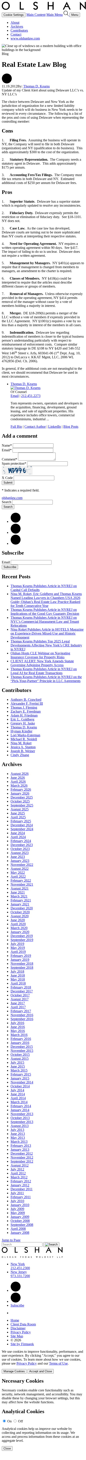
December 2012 (22, 1153)
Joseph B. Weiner (23, 751)
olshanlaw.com (12, 498)
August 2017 (20, 999)
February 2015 (21, 1074)
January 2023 (20, 861)
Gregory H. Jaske (23, 723)
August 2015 (20, 1058)
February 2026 (21, 789)
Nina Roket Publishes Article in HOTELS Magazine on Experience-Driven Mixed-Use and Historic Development (47, 633)
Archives (17, 26)
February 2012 (21, 1181)
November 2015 (22, 1050)
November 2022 (22, 865)
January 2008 (20, 1232)
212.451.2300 (20, 1268)
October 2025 (20, 801)
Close (7, 1448)
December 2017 (22, 991)
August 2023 (20, 853)
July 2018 (17, 971)
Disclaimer (18, 1328)
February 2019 (21, 956)
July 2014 (17, 1090)
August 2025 (20, 809)
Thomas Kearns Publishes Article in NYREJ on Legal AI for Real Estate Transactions (44, 671)
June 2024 (18, 833)
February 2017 (21, 1011)
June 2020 (18, 920)
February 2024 (21, 841)
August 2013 (20, 1126)
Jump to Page (11, 1240)
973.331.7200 (20, 1276)
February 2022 (21, 880)
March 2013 (19, 1141)
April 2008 (18, 1229)
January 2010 (20, 1205)
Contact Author (35, 426)
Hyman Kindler (21, 731)
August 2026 (20, 774)
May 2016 (18, 1031)
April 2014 (18, 1098)
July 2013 (17, 1130)
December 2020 (22, 908)
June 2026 (18, 777)
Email (15, 396)
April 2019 (18, 952)
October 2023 (20, 849)
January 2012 (20, 1185)
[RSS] (16, 543)
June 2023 (18, 857)
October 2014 (20, 1086)
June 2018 (18, 975)
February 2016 (21, 1039)
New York (18, 1264)
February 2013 (21, 1145)
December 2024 (22, 825)
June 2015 (18, 1066)
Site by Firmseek (22, 1344)
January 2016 (20, 1043)
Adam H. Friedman (24, 715)
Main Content (36, 14)
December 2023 (22, 845)
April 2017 (18, 1007)
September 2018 (22, 967)
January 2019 (20, 959)
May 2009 (18, 1213)
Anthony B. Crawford (26, 699)
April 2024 (18, 837)
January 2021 (20, 904)
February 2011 (21, 1197)
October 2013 (20, 1118)
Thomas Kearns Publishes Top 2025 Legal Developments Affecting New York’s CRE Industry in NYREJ (46, 645)
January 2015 (20, 1078)
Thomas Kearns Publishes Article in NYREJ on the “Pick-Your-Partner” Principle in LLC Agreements (46, 679)
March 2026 (19, 785)
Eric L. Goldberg (22, 719)
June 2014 (18, 1094)
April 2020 (18, 924)
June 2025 (18, 813)
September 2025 (22, 805)
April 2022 (18, 876)
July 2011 (17, 1193)
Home (15, 1320)
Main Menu (54, 14)
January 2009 (20, 1217)
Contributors (19, 30)
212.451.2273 (30, 396)
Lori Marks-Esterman (25, 735)
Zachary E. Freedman (26, 711)
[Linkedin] (16, 1290)
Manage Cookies (14, 1371)
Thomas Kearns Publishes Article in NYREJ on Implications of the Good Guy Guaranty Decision (45, 611)
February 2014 (21, 1106)
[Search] (67, 14)
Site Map (17, 1336)
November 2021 (22, 884)
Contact (16, 34)
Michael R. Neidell (24, 739)
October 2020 (20, 912)
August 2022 (20, 868)
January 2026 (20, 793)
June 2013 (18, 1134)
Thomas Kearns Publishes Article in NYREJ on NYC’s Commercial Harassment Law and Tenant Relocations (45, 621)
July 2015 (17, 1062)
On (9, 1421)
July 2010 (17, 1201)
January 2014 (20, 1110)
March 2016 (19, 1035)
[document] (43, 1414)
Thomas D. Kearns (36, 86)
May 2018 (18, 979)
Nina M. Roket (21, 743)
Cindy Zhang (20, 755)
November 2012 (22, 1157)
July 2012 (17, 1169)
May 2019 (18, 948)
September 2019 (22, 940)
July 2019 (17, 944)
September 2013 (22, 1122)
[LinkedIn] (16, 521)
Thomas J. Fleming (24, 707)
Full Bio (16, 426)
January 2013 (20, 1149)
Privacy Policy (21, 1332)
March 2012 (19, 1177)
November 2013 (22, 1114)
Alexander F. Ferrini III (27, 703)
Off (20, 1421)
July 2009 (17, 1209)
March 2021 (19, 896)
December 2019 (22, 936)
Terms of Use (58, 1363)
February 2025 (21, 821)
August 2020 (20, 916)
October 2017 (20, 995)
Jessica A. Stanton (23, 747)
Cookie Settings (14, 14)
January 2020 (20, 932)
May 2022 (18, 872)
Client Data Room (23, 1324)
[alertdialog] (43, 1414)
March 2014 (19, 1102)
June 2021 (18, 892)
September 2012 (22, 1161)
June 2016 (18, 1027)
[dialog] (43, 1362)
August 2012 (20, 1165)
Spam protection (14, 463)
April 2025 (18, 817)
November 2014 (22, 1082)
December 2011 (22, 1189)
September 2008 (22, 1225)
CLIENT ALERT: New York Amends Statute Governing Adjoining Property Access (42, 663)
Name (7, 445)
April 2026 (18, 781)
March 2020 (19, 928)
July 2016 (17, 1023)
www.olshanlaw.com (25, 38)
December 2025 (22, 797)
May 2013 (18, 1138)
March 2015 (19, 1070)
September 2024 (22, 829)
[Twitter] (16, 532)
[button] (7, 82)
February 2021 (21, 900)
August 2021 (20, 888)
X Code (7, 478)
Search (6, 502)
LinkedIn (54, 426)
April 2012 (18, 1173)
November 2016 (22, 1015)
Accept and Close (40, 1371)
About (15, 22)
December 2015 (22, 1047)
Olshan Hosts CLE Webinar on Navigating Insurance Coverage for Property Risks (40, 655)
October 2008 (20, 1221)
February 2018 (21, 987)
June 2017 (18, 1003)
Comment (9, 459)
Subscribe (10, 567)
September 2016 (22, 1019)
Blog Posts (70, 426)
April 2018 (18, 983)
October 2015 (20, 1054)
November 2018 (22, 963)
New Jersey (19, 1272)
